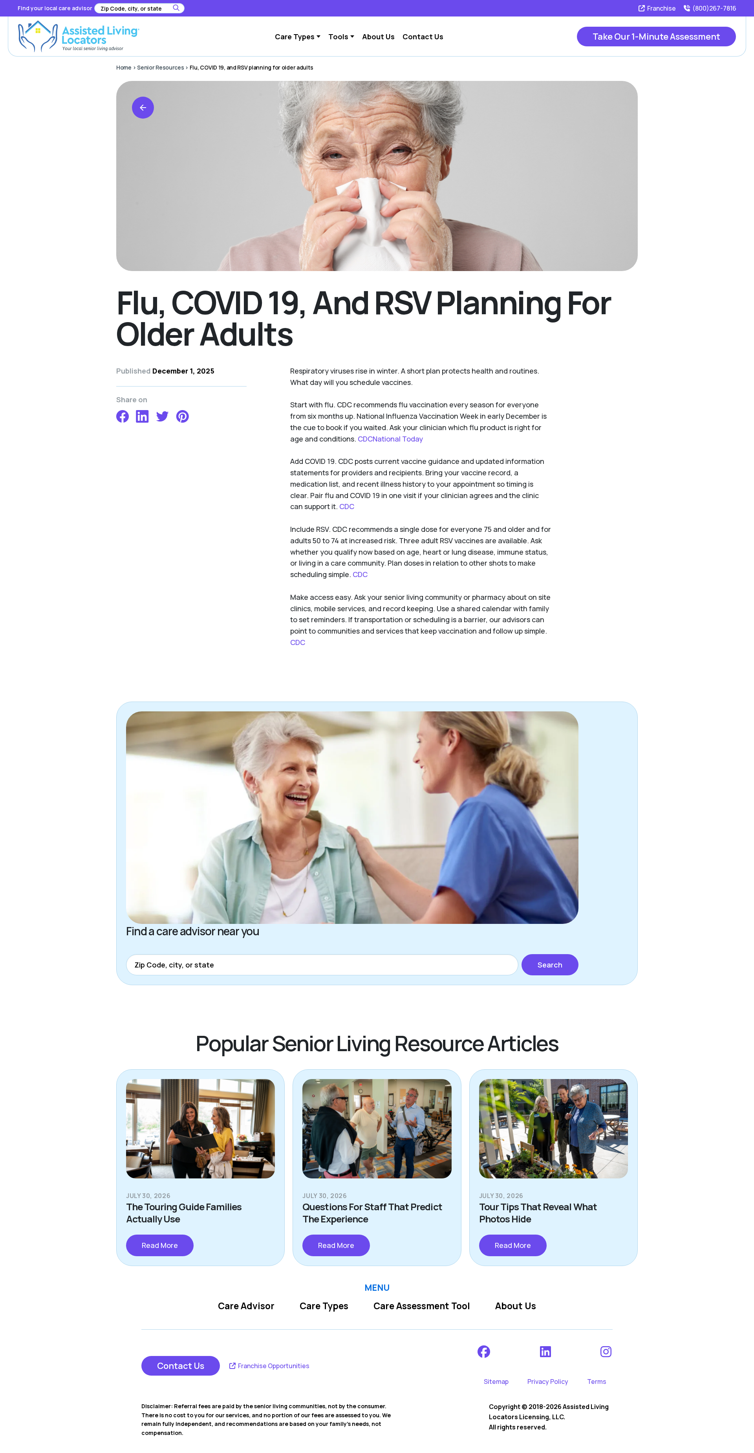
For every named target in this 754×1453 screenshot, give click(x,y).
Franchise (661, 8)
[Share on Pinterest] (182, 415)
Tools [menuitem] (338, 36)
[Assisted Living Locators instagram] (606, 1351)
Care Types (324, 1305)
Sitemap (496, 1381)
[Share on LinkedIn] (142, 415)
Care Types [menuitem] (295, 36)
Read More (160, 1245)
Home (124, 67)
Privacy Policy (547, 1381)
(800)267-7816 (713, 8)
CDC (346, 506)
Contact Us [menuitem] (423, 36)
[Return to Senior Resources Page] (143, 108)
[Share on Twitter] (162, 415)
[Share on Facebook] (122, 415)
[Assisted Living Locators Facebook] (484, 1351)
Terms (596, 1381)
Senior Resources (160, 67)
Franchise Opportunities (273, 1365)
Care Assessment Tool (421, 1305)
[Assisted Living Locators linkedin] (546, 1351)
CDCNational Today (390, 438)
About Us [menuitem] (378, 36)
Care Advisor (246, 1305)
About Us (515, 1305)
